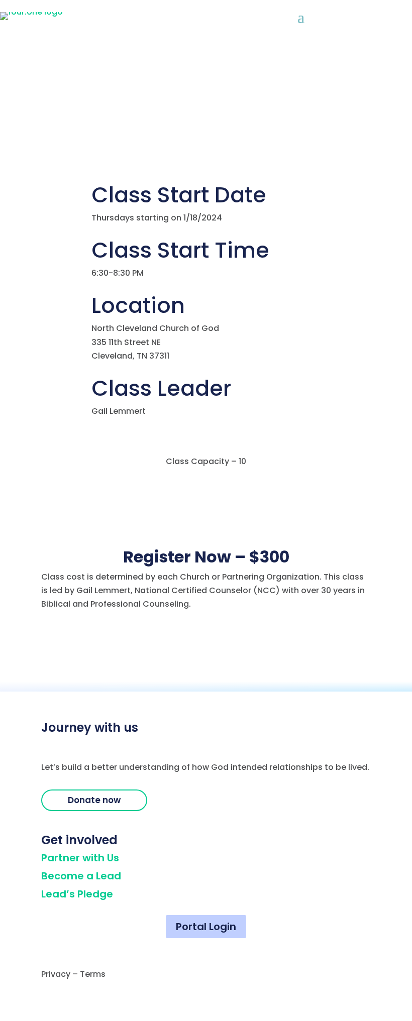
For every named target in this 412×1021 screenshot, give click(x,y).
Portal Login (206, 927)
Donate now (94, 800)
